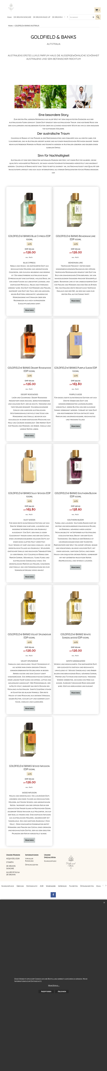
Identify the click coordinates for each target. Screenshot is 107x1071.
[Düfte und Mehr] (25, 7)
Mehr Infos (29, 310)
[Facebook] (53, 894)
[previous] (65, 17)
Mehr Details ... (54, 985)
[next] (67, 17)
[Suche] (98, 17)
